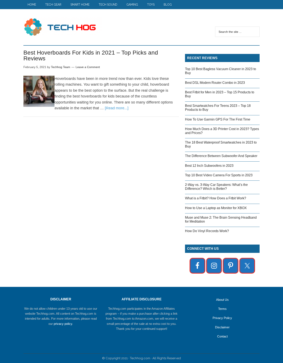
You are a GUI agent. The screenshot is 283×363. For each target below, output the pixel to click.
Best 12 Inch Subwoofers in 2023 (209, 165)
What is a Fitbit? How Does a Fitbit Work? (215, 198)
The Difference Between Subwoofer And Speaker (221, 156)
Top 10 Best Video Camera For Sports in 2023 (219, 175)
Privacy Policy (222, 318)
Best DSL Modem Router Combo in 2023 (215, 82)
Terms (222, 309)
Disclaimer (222, 327)
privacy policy (63, 323)
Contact (222, 336)
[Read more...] (116, 108)
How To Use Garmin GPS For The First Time (217, 119)
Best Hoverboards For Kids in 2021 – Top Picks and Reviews (90, 55)
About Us (222, 299)
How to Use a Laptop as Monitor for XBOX (216, 208)
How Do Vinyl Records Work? (207, 231)
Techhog (62, 26)
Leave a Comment (88, 67)
